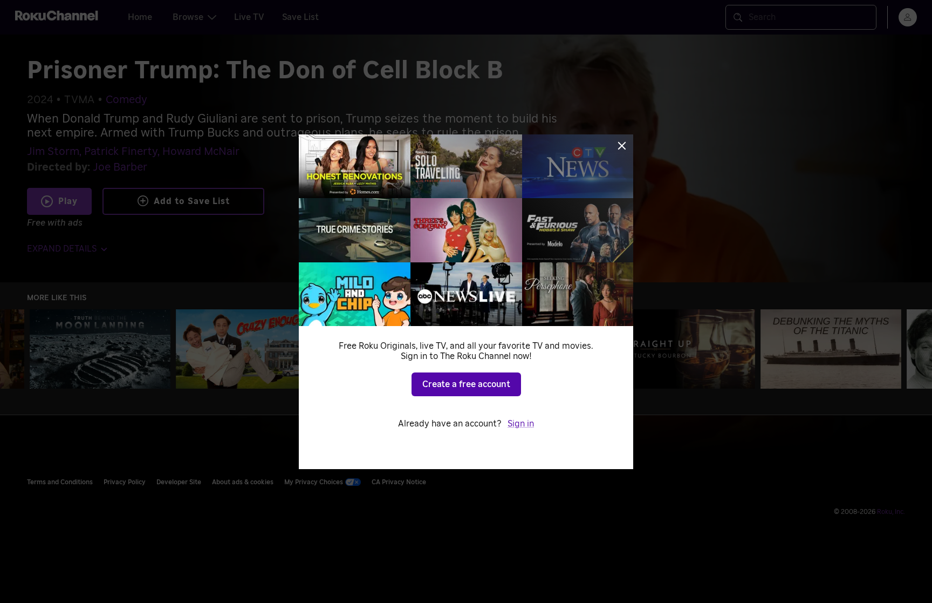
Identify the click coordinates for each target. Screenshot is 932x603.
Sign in (521, 423)
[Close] (622, 145)
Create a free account (466, 384)
